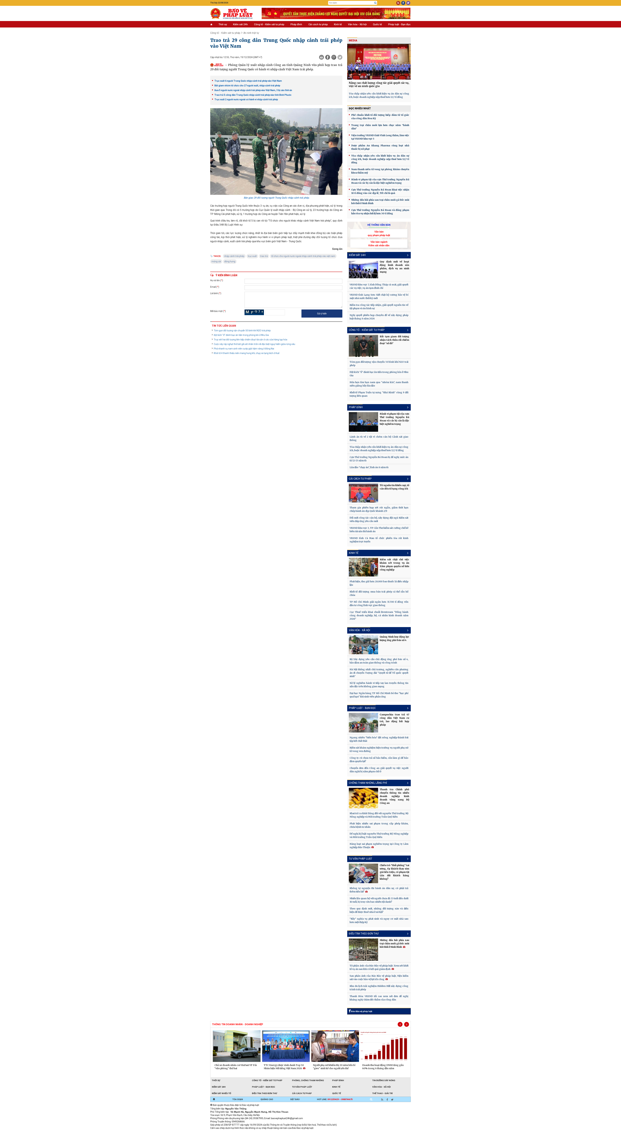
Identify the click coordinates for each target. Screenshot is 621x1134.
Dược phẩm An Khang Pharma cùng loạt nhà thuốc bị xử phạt (380, 147)
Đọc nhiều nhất (360, 108)
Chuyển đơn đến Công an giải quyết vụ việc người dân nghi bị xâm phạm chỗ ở (379, 770)
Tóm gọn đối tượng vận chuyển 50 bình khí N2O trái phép (242, 330)
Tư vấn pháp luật (302, 1087)
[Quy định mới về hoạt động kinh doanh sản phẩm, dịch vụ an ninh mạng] (363, 270)
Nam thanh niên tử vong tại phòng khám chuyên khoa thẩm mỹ (380, 171)
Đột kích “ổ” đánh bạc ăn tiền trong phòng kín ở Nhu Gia (241, 335)
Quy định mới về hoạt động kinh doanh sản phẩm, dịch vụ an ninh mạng (394, 266)
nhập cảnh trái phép (234, 256)
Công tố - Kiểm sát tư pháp (269, 24)
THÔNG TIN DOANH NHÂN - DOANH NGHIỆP (237, 1024)
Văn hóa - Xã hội (357, 24)
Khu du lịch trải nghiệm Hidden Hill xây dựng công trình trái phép (379, 988)
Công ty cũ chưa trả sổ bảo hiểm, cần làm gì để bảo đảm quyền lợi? (379, 759)
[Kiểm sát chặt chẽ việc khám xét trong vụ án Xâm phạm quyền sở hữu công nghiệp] (363, 567)
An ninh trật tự (251, 32)
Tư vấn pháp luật (360, 858)
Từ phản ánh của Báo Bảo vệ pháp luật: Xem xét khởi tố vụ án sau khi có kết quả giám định (379, 967)
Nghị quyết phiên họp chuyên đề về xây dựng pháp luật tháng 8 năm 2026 (379, 317)
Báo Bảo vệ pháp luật (361, 1011)
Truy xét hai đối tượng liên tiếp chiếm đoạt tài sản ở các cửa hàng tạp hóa (250, 339)
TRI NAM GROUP (220, 1132)
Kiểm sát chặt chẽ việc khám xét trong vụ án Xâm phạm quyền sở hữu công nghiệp (394, 564)
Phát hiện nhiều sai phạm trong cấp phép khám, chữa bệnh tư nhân (379, 825)
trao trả (264, 256)
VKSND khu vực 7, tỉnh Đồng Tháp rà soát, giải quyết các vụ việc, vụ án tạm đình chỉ (379, 286)
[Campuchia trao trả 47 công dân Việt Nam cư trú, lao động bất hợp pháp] (363, 722)
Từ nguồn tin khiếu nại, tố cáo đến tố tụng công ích (394, 487)
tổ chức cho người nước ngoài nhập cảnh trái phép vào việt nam (303, 256)
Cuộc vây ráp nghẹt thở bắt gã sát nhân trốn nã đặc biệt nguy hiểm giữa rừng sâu (254, 344)
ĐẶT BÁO (295, 1099)
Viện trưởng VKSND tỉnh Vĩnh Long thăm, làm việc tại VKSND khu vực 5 (380, 137)
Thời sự (222, 24)
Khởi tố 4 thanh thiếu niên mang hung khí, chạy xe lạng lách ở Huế (246, 353)
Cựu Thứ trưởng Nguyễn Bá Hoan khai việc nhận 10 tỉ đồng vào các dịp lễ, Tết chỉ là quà (380, 191)
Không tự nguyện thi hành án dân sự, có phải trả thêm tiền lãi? (379, 890)
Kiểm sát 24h (240, 24)
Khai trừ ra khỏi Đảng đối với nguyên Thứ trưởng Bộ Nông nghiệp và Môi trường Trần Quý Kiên (379, 815)
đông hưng (229, 261)
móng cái (216, 261)
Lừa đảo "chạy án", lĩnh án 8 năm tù (369, 467)
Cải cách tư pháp (318, 24)
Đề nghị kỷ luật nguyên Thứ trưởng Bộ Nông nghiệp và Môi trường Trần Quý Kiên (379, 835)
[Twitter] (340, 57)
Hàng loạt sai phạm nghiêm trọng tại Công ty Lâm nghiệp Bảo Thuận (379, 845)
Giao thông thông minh (243, 1132)
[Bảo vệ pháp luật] (233, 13)
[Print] (321, 57)
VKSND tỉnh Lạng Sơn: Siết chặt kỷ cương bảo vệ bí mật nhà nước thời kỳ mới (379, 296)
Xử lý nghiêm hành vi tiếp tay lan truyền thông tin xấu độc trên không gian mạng (379, 685)
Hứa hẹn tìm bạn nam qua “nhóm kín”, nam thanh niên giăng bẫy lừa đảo (379, 384)
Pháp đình (296, 24)
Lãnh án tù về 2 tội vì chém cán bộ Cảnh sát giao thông (379, 438)
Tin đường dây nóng (383, 1080)
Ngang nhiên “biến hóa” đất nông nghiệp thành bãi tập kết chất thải (379, 739)
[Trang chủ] (214, 1099)
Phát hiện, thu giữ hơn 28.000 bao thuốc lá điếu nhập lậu (379, 583)
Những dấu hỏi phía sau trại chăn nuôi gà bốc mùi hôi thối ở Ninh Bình (380, 201)
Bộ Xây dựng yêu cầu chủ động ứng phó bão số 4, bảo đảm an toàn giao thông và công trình (379, 661)
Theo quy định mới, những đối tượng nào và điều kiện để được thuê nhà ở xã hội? (379, 910)
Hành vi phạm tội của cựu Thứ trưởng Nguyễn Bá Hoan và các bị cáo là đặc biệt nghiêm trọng (380, 181)
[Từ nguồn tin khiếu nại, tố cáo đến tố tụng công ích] (363, 493)
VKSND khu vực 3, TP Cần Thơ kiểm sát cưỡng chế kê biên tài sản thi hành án (379, 529)
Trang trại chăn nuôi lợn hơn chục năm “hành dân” (380, 127)
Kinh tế (338, 24)
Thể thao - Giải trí (382, 1093)
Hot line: (335, 1099)
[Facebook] (327, 57)
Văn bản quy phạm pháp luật (379, 233)
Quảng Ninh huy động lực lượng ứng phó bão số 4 (394, 638)
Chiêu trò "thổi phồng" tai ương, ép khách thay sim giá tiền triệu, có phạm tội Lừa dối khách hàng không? (394, 872)
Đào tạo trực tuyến (290, 1132)
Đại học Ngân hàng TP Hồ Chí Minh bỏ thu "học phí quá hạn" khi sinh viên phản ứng (379, 695)
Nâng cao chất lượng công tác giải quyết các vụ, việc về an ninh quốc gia (379, 84)
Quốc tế (377, 24)
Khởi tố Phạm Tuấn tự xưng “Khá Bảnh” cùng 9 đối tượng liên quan (379, 394)
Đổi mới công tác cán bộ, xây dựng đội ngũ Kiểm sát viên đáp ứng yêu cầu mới (379, 519)
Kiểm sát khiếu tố (221, 1093)
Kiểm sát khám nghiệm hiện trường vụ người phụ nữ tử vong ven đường (379, 749)
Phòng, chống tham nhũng (308, 1080)
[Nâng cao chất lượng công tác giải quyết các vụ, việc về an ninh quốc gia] (379, 62)
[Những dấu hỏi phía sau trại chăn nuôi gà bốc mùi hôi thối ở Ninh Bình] (363, 949)
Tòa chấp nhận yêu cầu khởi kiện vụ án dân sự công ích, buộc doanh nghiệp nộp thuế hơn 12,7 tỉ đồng (379, 95)
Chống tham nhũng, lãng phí (368, 782)
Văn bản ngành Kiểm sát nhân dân (378, 243)
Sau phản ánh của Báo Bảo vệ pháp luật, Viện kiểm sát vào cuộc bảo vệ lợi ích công (379, 977)
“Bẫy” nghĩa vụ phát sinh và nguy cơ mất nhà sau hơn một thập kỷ (379, 920)
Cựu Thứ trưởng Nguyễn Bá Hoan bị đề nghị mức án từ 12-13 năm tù (379, 459)
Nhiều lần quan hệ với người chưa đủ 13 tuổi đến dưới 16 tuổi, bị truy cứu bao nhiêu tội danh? (379, 900)
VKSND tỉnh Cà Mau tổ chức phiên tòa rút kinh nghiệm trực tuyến (379, 540)
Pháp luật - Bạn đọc (399, 24)
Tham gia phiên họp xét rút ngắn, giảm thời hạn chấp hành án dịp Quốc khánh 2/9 (379, 509)
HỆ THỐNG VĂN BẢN (379, 224)
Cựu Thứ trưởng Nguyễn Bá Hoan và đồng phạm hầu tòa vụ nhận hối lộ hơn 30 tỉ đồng (380, 212)
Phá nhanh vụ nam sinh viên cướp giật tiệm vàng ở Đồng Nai (244, 348)
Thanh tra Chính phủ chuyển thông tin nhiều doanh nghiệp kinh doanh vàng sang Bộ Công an (394, 796)
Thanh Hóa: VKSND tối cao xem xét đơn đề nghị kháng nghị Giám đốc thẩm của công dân (379, 998)
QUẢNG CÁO (267, 1099)
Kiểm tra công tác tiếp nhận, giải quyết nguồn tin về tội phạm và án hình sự (379, 307)
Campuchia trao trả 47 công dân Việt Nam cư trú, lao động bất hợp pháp (394, 719)
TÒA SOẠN (237, 1099)
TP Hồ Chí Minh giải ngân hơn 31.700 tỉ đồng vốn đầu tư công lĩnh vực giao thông (379, 603)
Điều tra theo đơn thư (264, 1093)
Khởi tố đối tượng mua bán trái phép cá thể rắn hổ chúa (379, 593)
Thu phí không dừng (268, 1132)
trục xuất (252, 256)
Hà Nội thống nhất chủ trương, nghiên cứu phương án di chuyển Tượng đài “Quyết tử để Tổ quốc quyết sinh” (379, 673)
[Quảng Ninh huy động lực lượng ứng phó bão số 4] (363, 644)
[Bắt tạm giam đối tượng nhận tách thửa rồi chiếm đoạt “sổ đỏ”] (363, 346)
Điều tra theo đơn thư (364, 933)
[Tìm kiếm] (375, 3)
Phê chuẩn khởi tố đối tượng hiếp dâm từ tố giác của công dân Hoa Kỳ (380, 117)
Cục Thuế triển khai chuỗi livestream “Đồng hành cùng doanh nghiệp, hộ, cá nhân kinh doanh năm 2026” (379, 615)
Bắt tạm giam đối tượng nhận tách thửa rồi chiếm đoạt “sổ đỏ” (394, 340)
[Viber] (333, 57)
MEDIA (353, 40)
